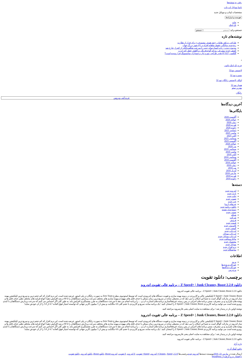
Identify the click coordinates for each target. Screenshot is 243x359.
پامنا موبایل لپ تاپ (233, 7)
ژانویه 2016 (231, 178)
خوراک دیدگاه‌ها (229, 267)
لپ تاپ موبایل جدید (227, 236)
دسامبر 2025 (230, 130)
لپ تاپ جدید (230, 231)
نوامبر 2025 (231, 133)
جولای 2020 (231, 144)
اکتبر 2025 (231, 136)
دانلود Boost (99, 354)
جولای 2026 (231, 119)
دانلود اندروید (86, 354)
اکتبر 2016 (231, 154)
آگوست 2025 (230, 141)
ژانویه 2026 (231, 127)
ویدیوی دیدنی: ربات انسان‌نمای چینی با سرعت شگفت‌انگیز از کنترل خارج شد (201, 48)
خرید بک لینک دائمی (233, 65)
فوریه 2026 (231, 125)
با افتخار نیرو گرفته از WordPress (227, 356)
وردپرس (232, 270)
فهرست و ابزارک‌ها (233, 17)
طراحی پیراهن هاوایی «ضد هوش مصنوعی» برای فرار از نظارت (206, 42)
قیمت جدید (231, 223)
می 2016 (232, 168)
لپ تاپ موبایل (229, 234)
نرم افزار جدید (229, 247)
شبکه (233, 215)
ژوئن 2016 (231, 165)
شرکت (233, 217)
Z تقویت (122, 354)
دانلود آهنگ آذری (234, 349)
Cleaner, (162, 354)
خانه (234, 22)
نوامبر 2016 (231, 152)
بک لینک (232, 25)
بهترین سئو (237, 88)
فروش (233, 220)
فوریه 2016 (231, 176)
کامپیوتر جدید (230, 225)
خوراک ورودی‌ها (228, 265)
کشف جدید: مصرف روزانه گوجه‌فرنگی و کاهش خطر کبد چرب (207, 50)
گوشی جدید (231, 228)
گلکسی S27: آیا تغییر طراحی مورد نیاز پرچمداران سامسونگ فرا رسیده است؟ (200, 53)
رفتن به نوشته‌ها (234, 2)
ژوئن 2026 (231, 122)
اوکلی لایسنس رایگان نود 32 (229, 80)
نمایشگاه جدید (229, 250)
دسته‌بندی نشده (229, 209)
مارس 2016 (230, 173)
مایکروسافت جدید (227, 239)
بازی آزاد (238, 344)
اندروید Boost (111, 354)
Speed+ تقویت (142, 354)
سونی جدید (231, 212)
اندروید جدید (230, 191)
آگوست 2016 (230, 160)
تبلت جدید (231, 196)
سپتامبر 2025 (230, 138)
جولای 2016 (231, 162)
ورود (234, 262)
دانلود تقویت (74, 354)
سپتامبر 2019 (230, 149)
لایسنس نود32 (235, 70)
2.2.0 (176, 354)
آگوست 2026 (230, 117)
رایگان (239, 93)
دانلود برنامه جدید (228, 207)
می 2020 (232, 146)
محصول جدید (230, 242)
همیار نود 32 (236, 85)
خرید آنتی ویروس (121, 98)
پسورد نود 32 (236, 75)
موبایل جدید (231, 244)
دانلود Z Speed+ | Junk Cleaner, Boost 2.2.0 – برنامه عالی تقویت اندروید (191, 285)
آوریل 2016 (231, 170)
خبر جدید (232, 201)
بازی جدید (231, 193)
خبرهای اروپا (230, 204)
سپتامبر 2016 (230, 157)
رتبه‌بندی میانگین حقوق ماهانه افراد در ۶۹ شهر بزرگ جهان (209, 45)
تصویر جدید (231, 199)
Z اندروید (131, 354)
